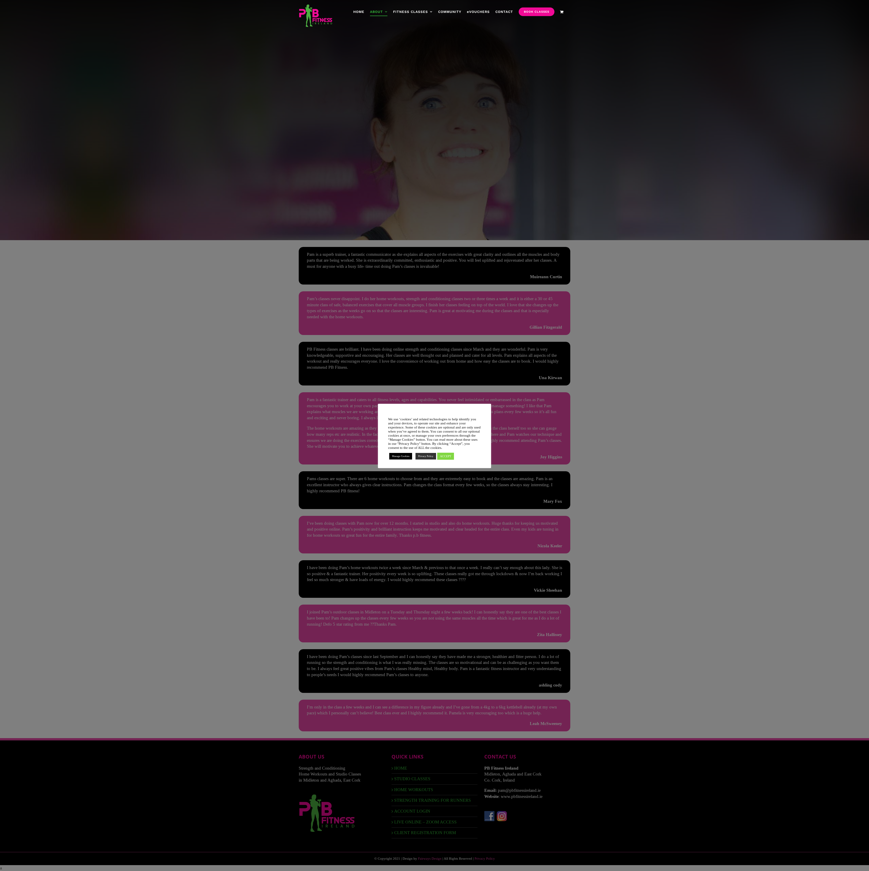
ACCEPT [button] (445, 456)
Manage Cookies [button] (400, 456)
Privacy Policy (425, 456)
